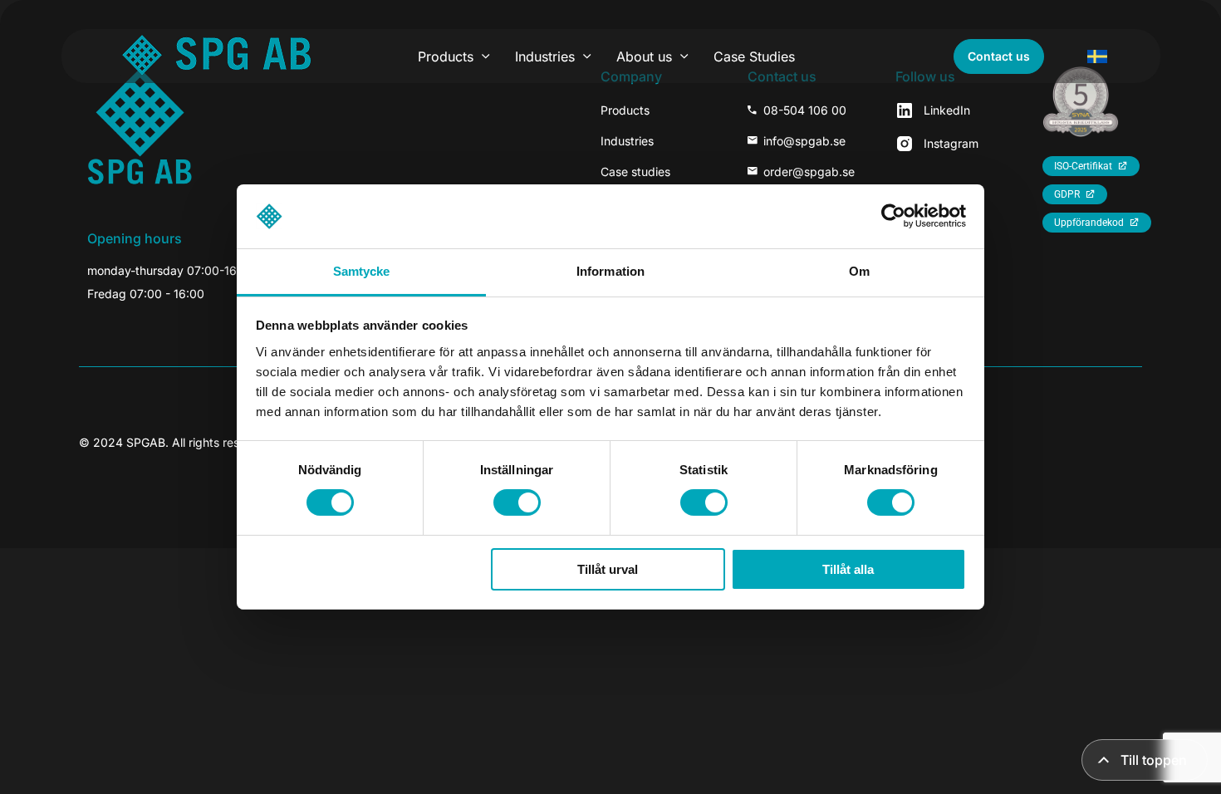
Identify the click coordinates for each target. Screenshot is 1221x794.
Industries (545, 56)
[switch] (517, 502)
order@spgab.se (809, 171)
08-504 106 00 (804, 110)
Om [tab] (859, 271)
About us (644, 56)
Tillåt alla (848, 569)
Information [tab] (610, 271)
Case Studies (754, 56)
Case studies (635, 171)
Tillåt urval (607, 569)
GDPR (1067, 194)
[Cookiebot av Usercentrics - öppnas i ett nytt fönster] (893, 215)
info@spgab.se (804, 141)
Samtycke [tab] (361, 271)
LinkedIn (947, 110)
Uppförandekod (1089, 222)
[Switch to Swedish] (1097, 56)
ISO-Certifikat (1083, 166)
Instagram (951, 143)
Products (445, 56)
